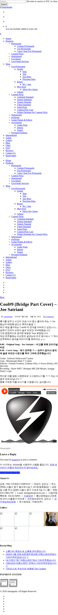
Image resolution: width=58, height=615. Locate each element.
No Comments (48, 316)
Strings (20, 249)
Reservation (11, 277)
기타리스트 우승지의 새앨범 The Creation (26, 568)
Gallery (9, 262)
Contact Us (11, 275)
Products (9, 163)
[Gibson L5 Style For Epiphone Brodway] (22, 525)
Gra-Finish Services (20, 183)
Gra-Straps (16, 181)
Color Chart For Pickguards (29, 173)
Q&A (8, 267)
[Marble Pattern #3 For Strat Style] (22, 540)
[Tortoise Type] (7, 525)
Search (4, 4)
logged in (16, 459)
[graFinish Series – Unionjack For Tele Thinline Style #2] (7, 540)
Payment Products (19, 254)
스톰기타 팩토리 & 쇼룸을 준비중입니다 (26, 551)
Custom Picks (17, 176)
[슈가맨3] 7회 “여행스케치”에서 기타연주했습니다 (31, 560)
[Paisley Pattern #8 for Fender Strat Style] (36, 525)
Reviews (9, 272)
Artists (8, 260)
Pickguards (16, 165)
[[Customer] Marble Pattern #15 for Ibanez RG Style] (51, 525)
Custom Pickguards (25, 168)
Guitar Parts (22, 247)
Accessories (16, 244)
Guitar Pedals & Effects (21, 242)
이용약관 (28, 496)
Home (8, 160)
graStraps (15, 239)
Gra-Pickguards (24, 170)
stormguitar (8, 316)
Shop (8, 186)
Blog (8, 265)
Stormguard (16, 178)
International (11, 257)
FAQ (8, 270)
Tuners (20, 252)
